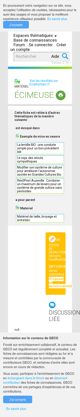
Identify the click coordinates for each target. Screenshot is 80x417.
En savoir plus (57, 18)
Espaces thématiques (34, 35)
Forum (19, 44)
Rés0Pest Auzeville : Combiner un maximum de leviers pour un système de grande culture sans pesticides (39, 186)
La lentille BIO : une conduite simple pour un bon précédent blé (38, 148)
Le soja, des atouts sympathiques (30, 159)
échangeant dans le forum (26, 378)
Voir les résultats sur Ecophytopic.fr (44, 82)
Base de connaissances (35, 40)
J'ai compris (17, 399)
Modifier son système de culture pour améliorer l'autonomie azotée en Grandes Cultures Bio (39, 171)
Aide (55, 56)
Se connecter (41, 44)
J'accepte (16, 24)
